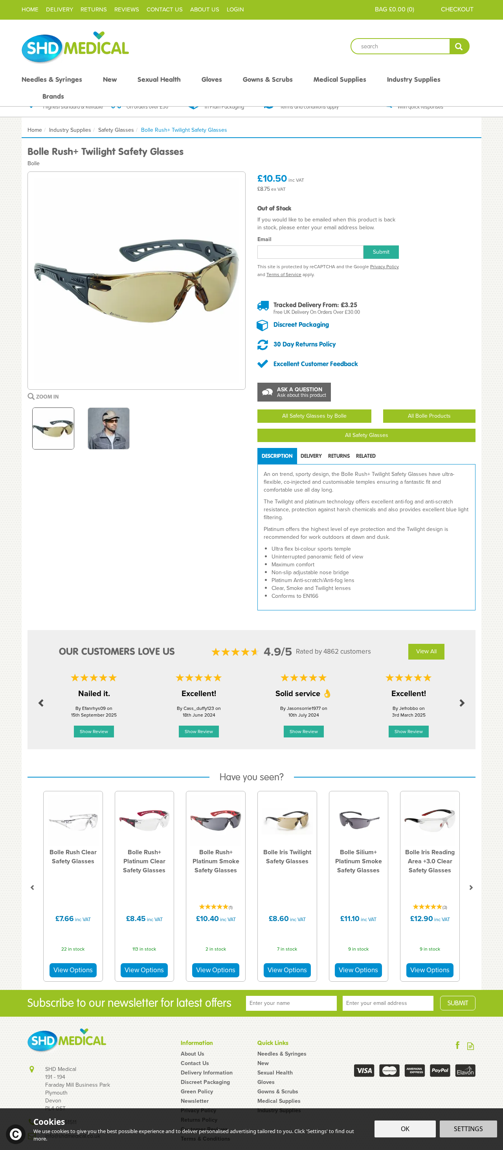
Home (30, 9)
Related (366, 456)
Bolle (34, 163)
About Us (192, 1054)
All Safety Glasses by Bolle (314, 416)
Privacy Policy (384, 266)
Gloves (266, 1082)
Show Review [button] (94, 731)
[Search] (460, 46)
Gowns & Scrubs (277, 1092)
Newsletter (195, 1101)
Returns (339, 456)
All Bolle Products (429, 416)
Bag (381, 9)
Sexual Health (275, 1073)
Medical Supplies (279, 1101)
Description (277, 456)
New (263, 1063)
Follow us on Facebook (458, 1046)
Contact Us (195, 1063)
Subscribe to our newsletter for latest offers (129, 1003)
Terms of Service (283, 274)
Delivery (311, 456)
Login (235, 9)
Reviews (126, 9)
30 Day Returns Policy (305, 344)
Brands (53, 96)
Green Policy (197, 1092)
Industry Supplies (414, 79)
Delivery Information (207, 1073)
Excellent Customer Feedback (316, 364)
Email (264, 239)
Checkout (457, 9)
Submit (381, 252)
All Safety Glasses (366, 435)
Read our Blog (470, 1046)
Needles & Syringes (282, 1054)
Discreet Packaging (301, 324)
